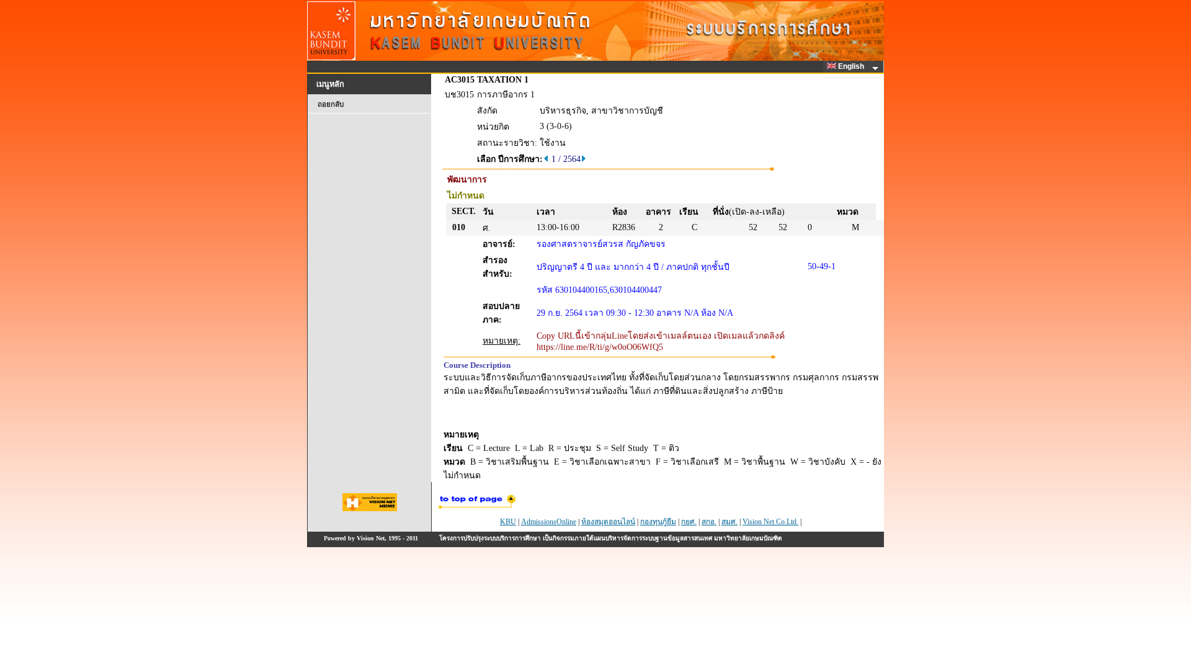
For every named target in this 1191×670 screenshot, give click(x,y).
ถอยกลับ (331, 104)
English (852, 66)
